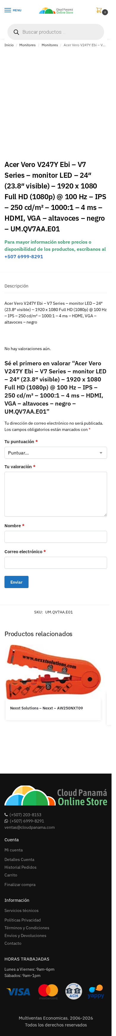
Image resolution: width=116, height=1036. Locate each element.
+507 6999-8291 (23, 256)
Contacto (12, 943)
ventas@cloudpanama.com (29, 827)
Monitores (27, 45)
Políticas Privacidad (22, 920)
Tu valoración (19, 466)
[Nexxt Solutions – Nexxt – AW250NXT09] (53, 672)
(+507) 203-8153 (25, 814)
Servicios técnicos (21, 910)
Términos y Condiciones (26, 927)
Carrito (10, 875)
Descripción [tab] (16, 286)
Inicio (9, 45)
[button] (100, 10)
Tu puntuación (21, 441)
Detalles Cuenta (19, 859)
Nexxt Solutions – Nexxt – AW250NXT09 (46, 708)
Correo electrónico (25, 551)
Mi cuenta (13, 850)
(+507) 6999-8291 (27, 821)
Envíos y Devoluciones (25, 935)
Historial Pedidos (20, 867)
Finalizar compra (19, 884)
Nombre (14, 525)
